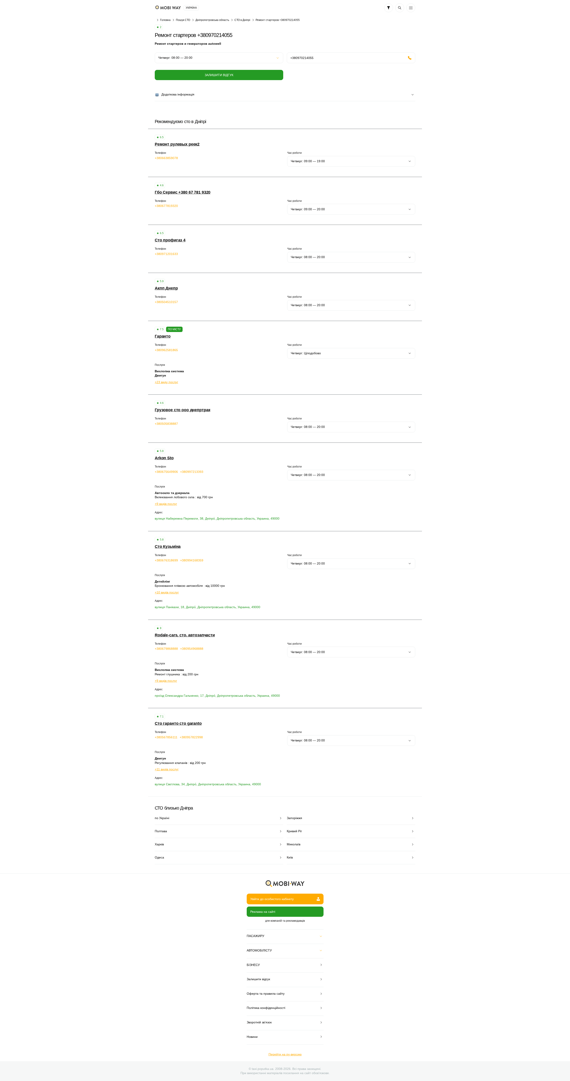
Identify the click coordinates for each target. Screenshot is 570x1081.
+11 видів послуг (167, 769)
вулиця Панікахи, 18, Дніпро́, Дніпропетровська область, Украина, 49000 (207, 607)
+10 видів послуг (167, 592)
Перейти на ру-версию (285, 1054)
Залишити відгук (219, 75)
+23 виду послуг (166, 382)
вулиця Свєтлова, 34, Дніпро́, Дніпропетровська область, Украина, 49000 (208, 784)
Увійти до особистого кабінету (272, 899)
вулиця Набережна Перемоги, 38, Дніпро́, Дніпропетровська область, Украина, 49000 (217, 518)
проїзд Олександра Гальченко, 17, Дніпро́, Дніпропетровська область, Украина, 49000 (217, 695)
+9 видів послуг (166, 504)
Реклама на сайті (262, 911)
